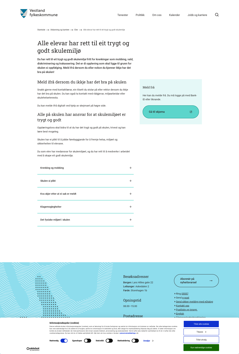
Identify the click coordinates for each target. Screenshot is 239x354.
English (180, 313)
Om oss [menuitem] (156, 15)
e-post (185, 297)
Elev (76, 30)
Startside (41, 30)
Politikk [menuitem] (140, 15)
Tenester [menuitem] (122, 15)
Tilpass (200, 332)
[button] (85, 167)
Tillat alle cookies (201, 324)
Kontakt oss (182, 305)
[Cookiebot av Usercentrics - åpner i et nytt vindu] (33, 349)
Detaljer (146, 341)
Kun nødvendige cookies (201, 347)
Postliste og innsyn (187, 309)
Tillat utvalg (201, 340)
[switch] (87, 341)
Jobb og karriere (197, 15)
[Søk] (217, 15)
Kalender (174, 15)
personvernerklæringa (128, 333)
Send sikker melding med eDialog (194, 301)
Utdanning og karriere (59, 30)
